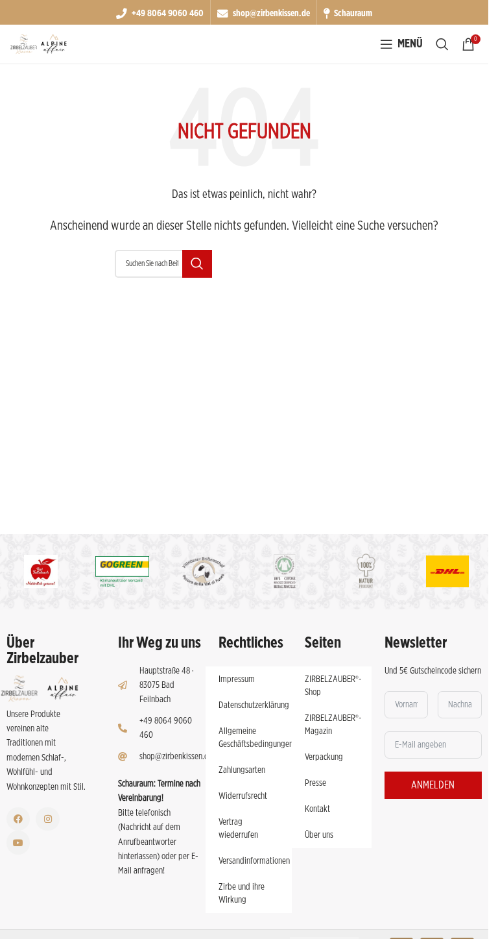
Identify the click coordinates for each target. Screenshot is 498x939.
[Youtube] (18, 842)
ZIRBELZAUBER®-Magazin (333, 725)
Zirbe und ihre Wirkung (242, 894)
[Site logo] (39, 44)
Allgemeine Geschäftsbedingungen (255, 738)
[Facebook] (18, 819)
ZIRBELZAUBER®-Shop (333, 686)
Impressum (237, 679)
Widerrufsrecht (243, 796)
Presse (315, 783)
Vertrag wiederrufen (238, 829)
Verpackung (324, 757)
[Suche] (442, 44)
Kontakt (317, 809)
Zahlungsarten (242, 770)
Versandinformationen (254, 861)
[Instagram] (47, 819)
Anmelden (433, 785)
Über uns (319, 835)
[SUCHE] (197, 264)
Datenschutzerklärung (254, 705)
